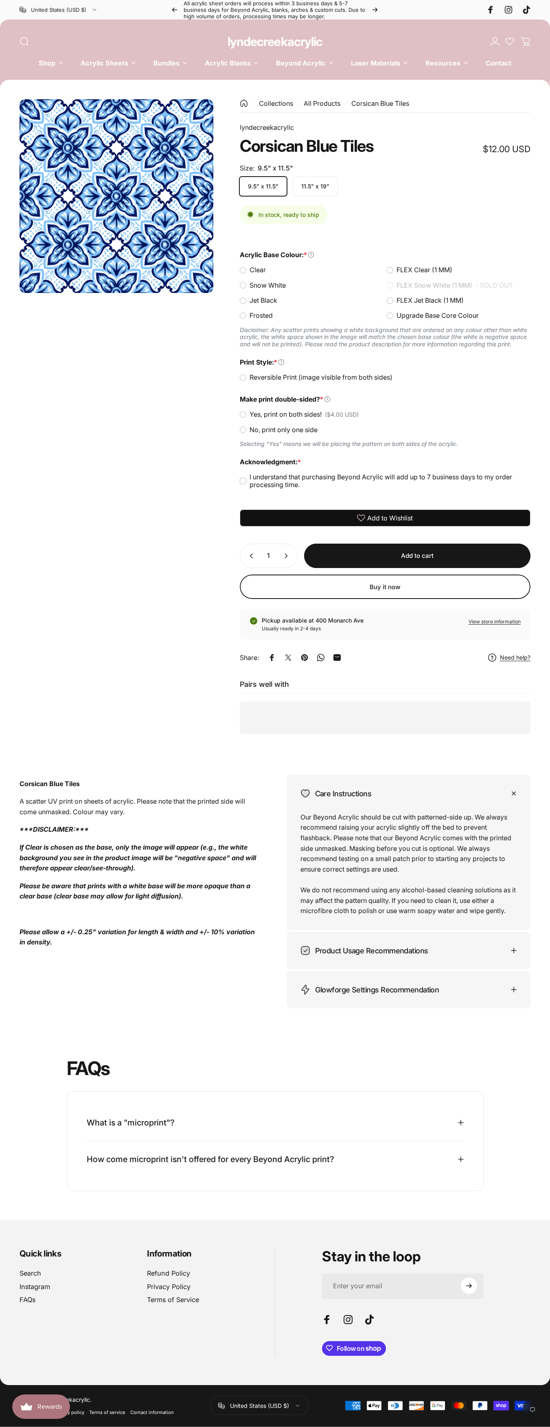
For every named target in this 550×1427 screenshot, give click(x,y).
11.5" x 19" (315, 186)
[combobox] (59, 10)
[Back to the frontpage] (244, 103)
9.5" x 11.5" (263, 186)
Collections (276, 103)
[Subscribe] (469, 1286)
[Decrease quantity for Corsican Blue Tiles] (249, 556)
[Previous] (175, 10)
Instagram (35, 1287)
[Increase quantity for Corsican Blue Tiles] (287, 556)
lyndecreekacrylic (275, 41)
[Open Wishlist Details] (509, 41)
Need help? (515, 657)
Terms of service (107, 1412)
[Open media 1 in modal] (116, 196)
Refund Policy (168, 1273)
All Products (322, 103)
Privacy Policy (169, 1287)
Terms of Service (173, 1300)
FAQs (27, 1300)
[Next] (375, 10)
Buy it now (385, 586)
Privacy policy (69, 1412)
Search (30, 1273)
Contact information (152, 1412)
